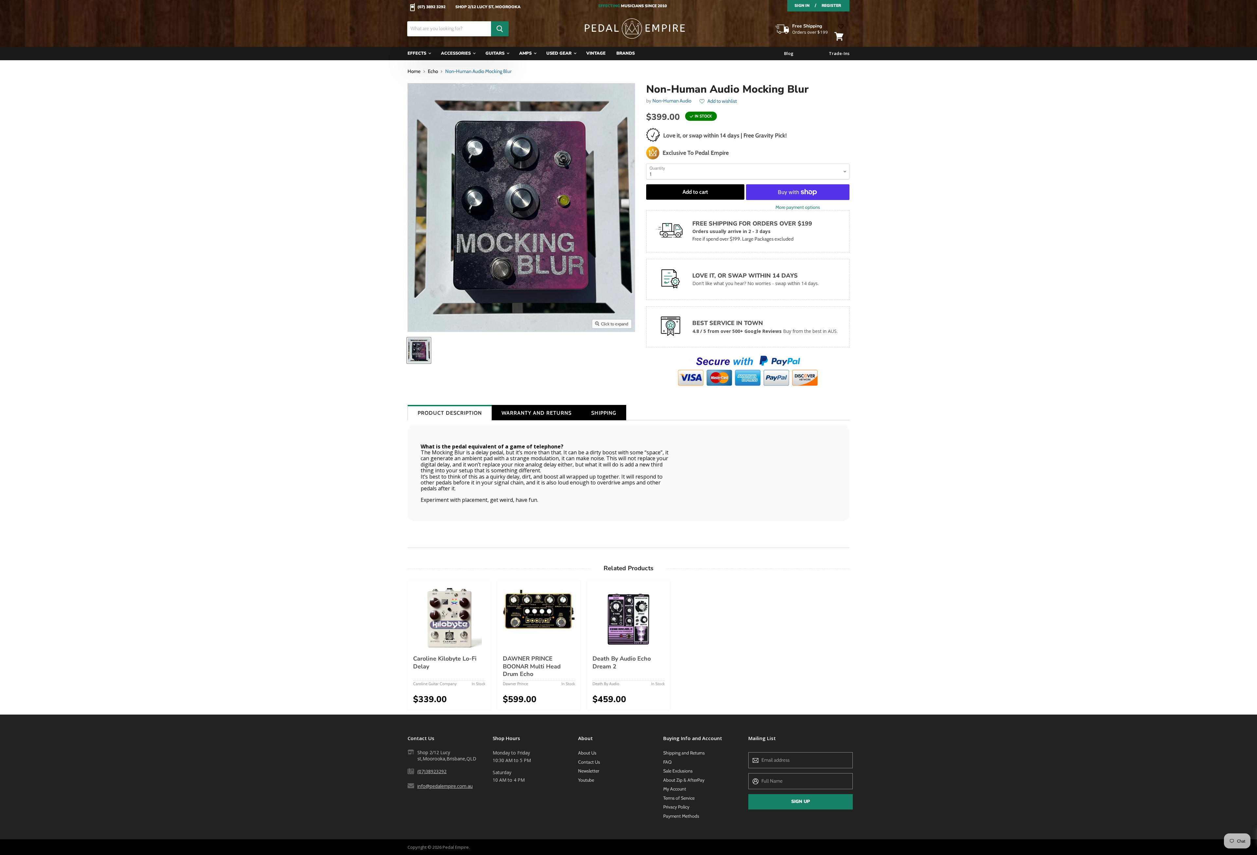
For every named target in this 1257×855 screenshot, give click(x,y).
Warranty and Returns (536, 413)
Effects (418, 53)
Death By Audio (605, 683)
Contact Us (589, 762)
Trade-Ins (839, 53)
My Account (674, 789)
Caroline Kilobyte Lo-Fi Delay (445, 662)
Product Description (450, 413)
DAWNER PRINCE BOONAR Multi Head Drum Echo (532, 666)
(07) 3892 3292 (431, 7)
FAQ (667, 762)
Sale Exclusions (678, 771)
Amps (526, 53)
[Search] (500, 28)
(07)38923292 (431, 771)
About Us (587, 753)
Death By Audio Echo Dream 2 (621, 662)
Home (414, 71)
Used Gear (559, 53)
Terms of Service (679, 798)
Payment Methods (681, 816)
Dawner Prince (515, 683)
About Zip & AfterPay (683, 780)
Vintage (596, 53)
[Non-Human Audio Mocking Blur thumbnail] (419, 350)
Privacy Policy (676, 807)
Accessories (456, 53)
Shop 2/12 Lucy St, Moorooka (487, 7)
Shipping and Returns (684, 753)
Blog (788, 53)
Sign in (802, 5)
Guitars (495, 53)
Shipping (603, 413)
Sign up (800, 801)
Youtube (586, 780)
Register (831, 5)
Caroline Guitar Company (435, 683)
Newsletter (588, 771)
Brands (625, 53)
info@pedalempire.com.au (445, 786)
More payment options (797, 207)
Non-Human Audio (671, 101)
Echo (433, 71)
